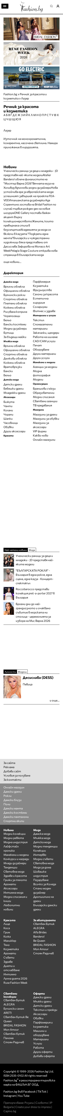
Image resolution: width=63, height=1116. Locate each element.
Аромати (10, 884)
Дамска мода (41, 833)
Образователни (43, 392)
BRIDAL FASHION (44, 944)
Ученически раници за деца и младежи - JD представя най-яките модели (35, 560)
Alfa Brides (40, 932)
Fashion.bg (10, 94)
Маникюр (10, 940)
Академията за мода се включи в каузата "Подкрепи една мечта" (27, 234)
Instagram (10, 1095)
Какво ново (40, 435)
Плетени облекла (15, 303)
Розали (29, 1102)
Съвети (9, 957)
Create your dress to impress (33, 1106)
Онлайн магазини (44, 439)
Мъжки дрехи (42, 1001)
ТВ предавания (42, 405)
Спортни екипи (14, 821)
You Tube (23, 1095)
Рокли (8, 795)
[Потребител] (59, 6)
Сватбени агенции (45, 401)
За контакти (12, 779)
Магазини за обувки (46, 418)
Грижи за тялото (15, 879)
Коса (7, 928)
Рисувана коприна (15, 311)
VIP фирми (40, 431)
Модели (38, 379)
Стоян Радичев (43, 953)
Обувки (9, 427)
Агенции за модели (45, 366)
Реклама (9, 767)
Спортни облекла (15, 299)
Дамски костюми (15, 812)
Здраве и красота (15, 875)
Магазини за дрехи (45, 414)
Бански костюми (15, 324)
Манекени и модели (16, 854)
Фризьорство (42, 290)
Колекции (39, 850)
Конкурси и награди (16, 858)
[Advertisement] (31, 494)
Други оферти (42, 1051)
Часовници (11, 422)
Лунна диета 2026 (15, 978)
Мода (32, 549)
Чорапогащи (12, 315)
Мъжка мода (41, 837)
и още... (54, 700)
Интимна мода (13, 892)
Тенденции (10, 867)
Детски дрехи (13, 384)
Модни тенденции (45, 846)
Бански (8, 371)
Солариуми (40, 306)
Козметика (40, 285)
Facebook (29, 1091)
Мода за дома (42, 867)
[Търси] (52, 6)
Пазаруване (40, 879)
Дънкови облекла (15, 358)
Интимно (10, 974)
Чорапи (8, 414)
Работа (38, 1047)
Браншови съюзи (44, 388)
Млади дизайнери (15, 863)
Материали (41, 1039)
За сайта (9, 762)
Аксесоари (11, 888)
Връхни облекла (14, 286)
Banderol (38, 936)
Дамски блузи (13, 800)
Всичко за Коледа (44, 884)
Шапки (8, 418)
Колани (8, 410)
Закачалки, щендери (46, 332)
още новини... (12, 261)
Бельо (7, 320)
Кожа (7, 936)
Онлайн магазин (14, 787)
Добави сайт (12, 771)
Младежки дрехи (15, 392)
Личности (10, 671)
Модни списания (43, 396)
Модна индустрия (15, 842)
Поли (7, 804)
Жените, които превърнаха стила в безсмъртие (29, 225)
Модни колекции (15, 833)
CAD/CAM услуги (44, 341)
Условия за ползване (17, 775)
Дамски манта (13, 808)
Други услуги (41, 357)
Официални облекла (17, 290)
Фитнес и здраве (44, 311)
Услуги (37, 1043)
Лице (7, 923)
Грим (7, 932)
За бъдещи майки (15, 336)
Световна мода (14, 871)
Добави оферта (44, 1056)
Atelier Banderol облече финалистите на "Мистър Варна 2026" (27, 179)
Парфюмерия (41, 281)
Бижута (9, 401)
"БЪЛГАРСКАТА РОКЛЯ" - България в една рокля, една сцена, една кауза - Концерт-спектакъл (35, 577)
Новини (10, 167)
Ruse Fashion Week (15, 982)
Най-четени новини (16, 549)
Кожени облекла (14, 307)
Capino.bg (10, 1111)
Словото (42, 1102)
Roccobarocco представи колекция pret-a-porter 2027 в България (35, 593)
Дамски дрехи (13, 791)
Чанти (8, 406)
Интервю (39, 854)
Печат (37, 345)
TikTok (41, 1091)
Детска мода (42, 842)
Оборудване (41, 349)
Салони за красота (45, 294)
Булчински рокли (14, 294)
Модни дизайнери (15, 328)
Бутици (9, 332)
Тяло (7, 944)
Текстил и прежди (45, 1009)
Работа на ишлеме (45, 336)
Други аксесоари (14, 431)
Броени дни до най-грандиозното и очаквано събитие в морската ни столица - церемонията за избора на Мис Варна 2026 (33, 612)
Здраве (8, 961)
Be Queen (39, 940)
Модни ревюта (14, 837)
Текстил (38, 320)
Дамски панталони (16, 816)
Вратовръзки (13, 366)
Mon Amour (40, 949)
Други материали (44, 353)
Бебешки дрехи (14, 388)
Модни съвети (43, 858)
